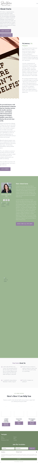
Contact (15, 440)
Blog (14, 438)
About (2, 437)
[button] (36, 452)
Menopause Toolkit (5, 440)
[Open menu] (37, 3)
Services (2, 438)
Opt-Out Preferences (16, 461)
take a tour (19, 423)
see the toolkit (32, 423)
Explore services (6, 425)
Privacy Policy (21, 461)
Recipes (15, 437)
